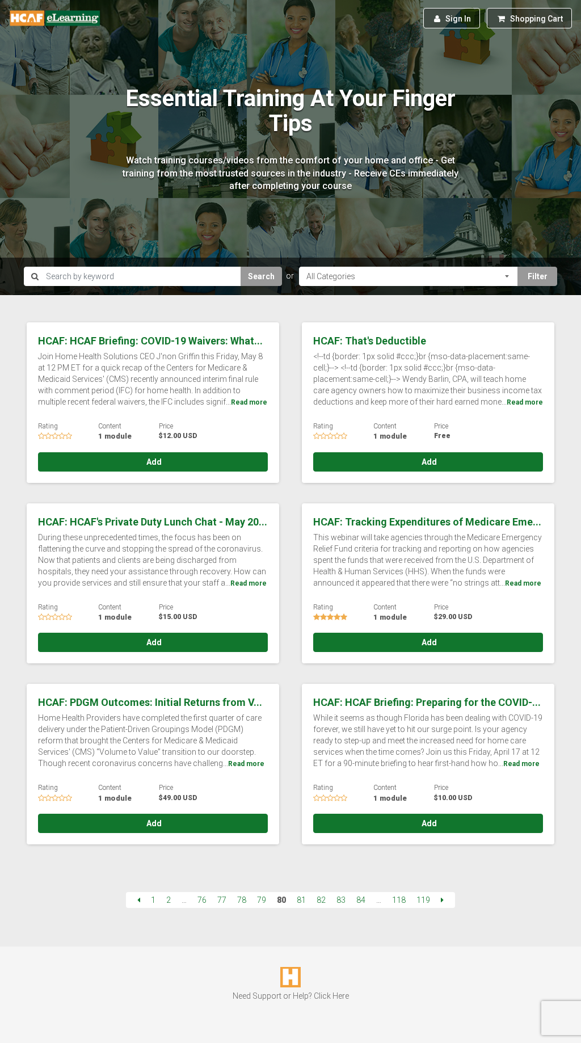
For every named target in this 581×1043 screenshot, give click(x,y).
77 (221, 900)
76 (202, 900)
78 (241, 900)
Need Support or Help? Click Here (291, 995)
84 (360, 900)
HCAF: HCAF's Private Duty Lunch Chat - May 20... (152, 522)
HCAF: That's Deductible (369, 341)
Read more (249, 402)
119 (423, 900)
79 (261, 900)
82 (321, 900)
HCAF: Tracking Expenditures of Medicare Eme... (427, 522)
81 (301, 900)
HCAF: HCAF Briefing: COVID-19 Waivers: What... (150, 341)
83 (341, 900)
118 (399, 900)
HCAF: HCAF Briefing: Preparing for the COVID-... (427, 702)
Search (261, 276)
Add (153, 461)
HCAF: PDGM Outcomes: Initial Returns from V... (150, 702)
